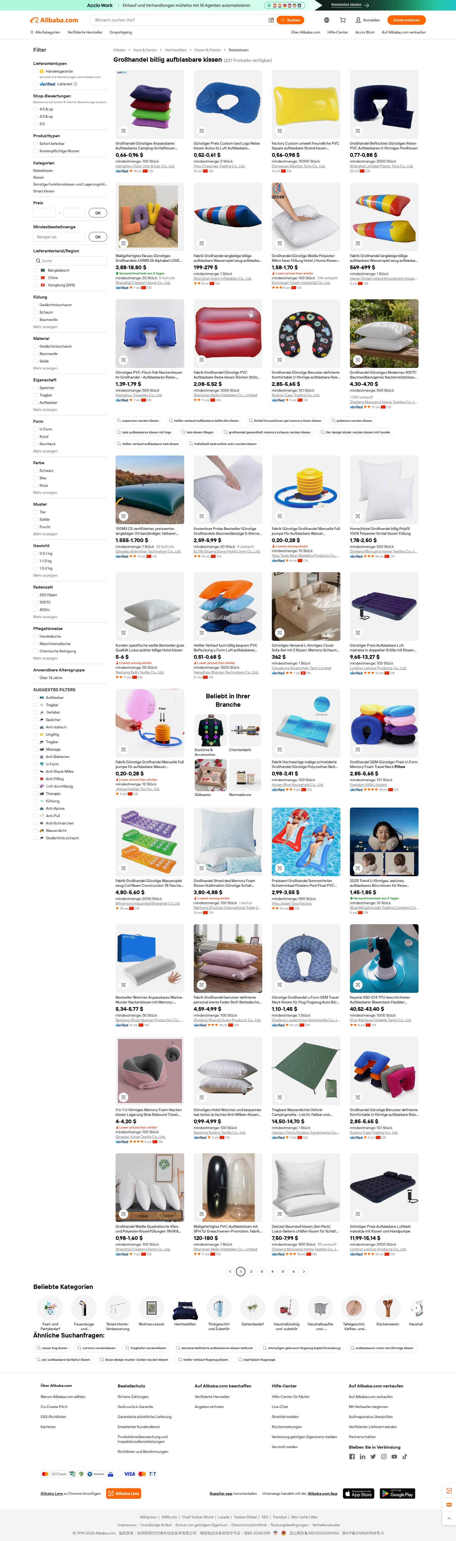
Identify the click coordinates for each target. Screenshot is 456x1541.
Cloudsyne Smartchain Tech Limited (301, 668)
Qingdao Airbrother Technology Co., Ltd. (148, 551)
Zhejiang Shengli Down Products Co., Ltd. (227, 1020)
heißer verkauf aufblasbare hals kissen (150, 444)
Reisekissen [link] (239, 50)
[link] (449, 1491)
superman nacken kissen (140, 421)
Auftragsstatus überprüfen (371, 1417)
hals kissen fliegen (200, 432)
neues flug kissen (54, 1348)
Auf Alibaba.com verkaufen (371, 1397)
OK (98, 213)
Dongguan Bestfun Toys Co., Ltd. (298, 166)
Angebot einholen (209, 1407)
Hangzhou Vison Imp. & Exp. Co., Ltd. (145, 166)
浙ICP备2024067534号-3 (362, 1533)
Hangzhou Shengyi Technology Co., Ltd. (226, 672)
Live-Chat (280, 1407)
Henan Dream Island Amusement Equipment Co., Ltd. (384, 278)
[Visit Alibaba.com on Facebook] (352, 1456)
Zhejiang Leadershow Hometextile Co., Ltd (306, 1020)
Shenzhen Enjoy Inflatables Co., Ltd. (223, 278)
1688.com (169, 1517)
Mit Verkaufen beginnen (368, 1407)
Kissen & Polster (207, 50)
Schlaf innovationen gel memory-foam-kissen (287, 421)
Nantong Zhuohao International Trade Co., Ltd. (228, 907)
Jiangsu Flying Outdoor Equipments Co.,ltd (306, 1132)
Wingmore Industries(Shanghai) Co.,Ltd (148, 903)
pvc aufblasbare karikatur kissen (66, 1360)
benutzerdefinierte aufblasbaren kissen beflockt (217, 1348)
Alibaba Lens (52, 1493)
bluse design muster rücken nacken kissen (136, 1360)
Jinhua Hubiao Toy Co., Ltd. (138, 789)
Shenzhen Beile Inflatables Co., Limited (225, 395)
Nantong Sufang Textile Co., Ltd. (220, 1132)
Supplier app (221, 1493)
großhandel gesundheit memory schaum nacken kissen (270, 432)
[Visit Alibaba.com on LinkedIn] (362, 1456)
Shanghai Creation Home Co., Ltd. (143, 283)
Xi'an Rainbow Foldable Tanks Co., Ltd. (380, 1020)
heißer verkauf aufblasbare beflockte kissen (206, 421)
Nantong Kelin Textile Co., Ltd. (140, 672)
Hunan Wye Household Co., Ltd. (298, 785)
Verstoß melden (285, 1447)
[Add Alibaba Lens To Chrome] (123, 1493)
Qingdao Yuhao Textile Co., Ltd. (140, 1137)
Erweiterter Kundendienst (139, 1427)
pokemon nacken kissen (354, 421)
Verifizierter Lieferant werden (373, 1427)
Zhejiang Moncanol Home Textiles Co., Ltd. (384, 402)
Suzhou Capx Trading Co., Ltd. (296, 395)
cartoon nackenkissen (99, 1348)
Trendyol (280, 1517)
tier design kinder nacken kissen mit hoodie (358, 432)
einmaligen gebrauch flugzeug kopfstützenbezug (304, 1348)
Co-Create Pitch (54, 1407)
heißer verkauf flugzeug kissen (205, 1360)
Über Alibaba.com (56, 1385)
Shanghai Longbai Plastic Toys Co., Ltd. (381, 166)
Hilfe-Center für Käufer (291, 1397)
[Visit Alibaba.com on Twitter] (373, 1456)
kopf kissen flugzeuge (259, 1360)
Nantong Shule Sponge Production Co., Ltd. (150, 1020)
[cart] (344, 21)
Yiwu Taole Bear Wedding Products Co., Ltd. (306, 555)
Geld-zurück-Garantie (135, 1407)
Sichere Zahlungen (133, 1397)
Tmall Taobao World (197, 1517)
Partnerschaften (362, 1437)
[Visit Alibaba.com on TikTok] (405, 1456)
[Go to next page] (304, 1271)
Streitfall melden (285, 1417)
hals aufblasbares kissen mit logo (146, 432)
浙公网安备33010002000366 (314, 1533)
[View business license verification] (275, 1533)
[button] (271, 20)
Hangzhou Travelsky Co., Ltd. (139, 395)
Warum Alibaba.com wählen (63, 1397)
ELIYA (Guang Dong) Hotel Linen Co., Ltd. (227, 551)
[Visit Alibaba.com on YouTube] (394, 1456)
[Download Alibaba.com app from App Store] (358, 1493)
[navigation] (70, 661)
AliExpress (148, 1517)
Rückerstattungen (287, 1427)
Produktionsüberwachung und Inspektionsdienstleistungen (143, 1439)
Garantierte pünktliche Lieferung (145, 1417)
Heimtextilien (176, 50)
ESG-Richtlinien (53, 1417)
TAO (264, 1517)
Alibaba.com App (323, 1493)
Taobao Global (245, 1517)
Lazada (223, 1517)
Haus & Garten (145, 50)
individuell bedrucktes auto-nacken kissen (225, 444)
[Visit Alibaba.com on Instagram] (384, 1456)
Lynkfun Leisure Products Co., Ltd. (378, 668)
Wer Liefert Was (304, 1517)
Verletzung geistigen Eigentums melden (304, 1437)
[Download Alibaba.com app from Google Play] (397, 1493)
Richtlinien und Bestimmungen (143, 1451)
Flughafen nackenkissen (148, 1348)
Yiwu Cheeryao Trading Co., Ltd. (219, 166)
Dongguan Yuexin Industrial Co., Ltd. (301, 283)
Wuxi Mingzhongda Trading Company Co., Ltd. (384, 907)
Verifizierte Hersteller (212, 1397)
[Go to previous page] (230, 1271)
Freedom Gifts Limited (368, 785)
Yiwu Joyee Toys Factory (292, 903)
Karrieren (48, 1427)
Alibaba (119, 50)
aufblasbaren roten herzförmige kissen (384, 1348)
